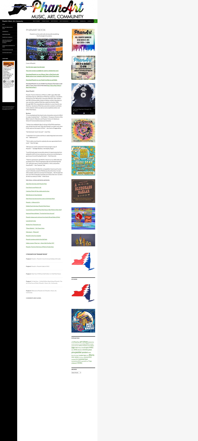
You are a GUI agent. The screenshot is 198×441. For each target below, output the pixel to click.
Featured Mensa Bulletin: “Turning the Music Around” (40, 213)
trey (87, 361)
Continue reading (8, 92)
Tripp (90, 361)
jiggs (73, 347)
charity (80, 344)
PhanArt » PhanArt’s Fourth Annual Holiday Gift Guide (45, 259)
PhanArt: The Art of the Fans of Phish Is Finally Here (40, 246)
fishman (85, 345)
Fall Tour (77, 345)
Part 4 (59, 85)
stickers (77, 357)
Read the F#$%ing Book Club (7, 28)
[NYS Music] (83, 293)
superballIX (83, 361)
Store (3, 24)
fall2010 (73, 345)
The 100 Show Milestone (7, 49)
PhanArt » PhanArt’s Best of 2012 (40, 266)
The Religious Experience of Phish (8, 46)
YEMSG (79, 363)
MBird (77, 347)
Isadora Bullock (90, 345)
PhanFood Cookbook (7, 37)
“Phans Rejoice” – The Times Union (35, 228)
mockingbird (85, 347)
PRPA (89, 352)
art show (84, 342)
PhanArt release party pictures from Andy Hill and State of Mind (43, 217)
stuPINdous (81, 357)
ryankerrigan (82, 355)
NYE (75, 350)
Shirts (91, 355)
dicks (87, 344)
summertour (83, 359)
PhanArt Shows (45, 21)
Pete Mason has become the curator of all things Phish (40, 198)
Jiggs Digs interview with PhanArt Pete (36, 183)
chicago (84, 344)
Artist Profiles (54, 21)
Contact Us (90, 21)
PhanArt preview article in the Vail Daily (36, 239)
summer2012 (74, 359)
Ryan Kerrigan (74, 355)
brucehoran (77, 344)
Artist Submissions (64, 21)
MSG (91, 347)
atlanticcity (91, 342)
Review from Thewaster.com (33, 224)
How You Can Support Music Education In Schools (7, 41)
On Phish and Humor (7, 52)
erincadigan (91, 344)
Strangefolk (5, 31)
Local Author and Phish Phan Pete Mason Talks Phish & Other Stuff (43, 209)
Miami (80, 347)
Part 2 (52, 85)
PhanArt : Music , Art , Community (12, 21)
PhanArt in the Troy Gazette (33, 235)
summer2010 (88, 357)
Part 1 (48, 85)
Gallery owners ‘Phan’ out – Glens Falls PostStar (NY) (40, 243)
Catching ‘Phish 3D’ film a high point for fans (37, 191)
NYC (72, 350)
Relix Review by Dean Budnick (34, 195)
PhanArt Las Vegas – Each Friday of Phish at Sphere (8, 65)
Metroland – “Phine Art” (32, 232)
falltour (81, 345)
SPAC (72, 357)
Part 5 (27, 87)
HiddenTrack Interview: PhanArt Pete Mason (38, 206)
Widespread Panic (6, 34)
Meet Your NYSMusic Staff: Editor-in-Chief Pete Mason (46, 274)
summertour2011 (76, 361)
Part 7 (34, 87)
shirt (87, 355)
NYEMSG (85, 350)
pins (73, 352)
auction (73, 344)
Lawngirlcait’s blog (31, 221)
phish (90, 350)
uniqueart (74, 363)
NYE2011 (79, 350)
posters (85, 352)
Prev (4, 81)
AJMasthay (76, 342)
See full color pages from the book (35, 67)
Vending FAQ (83, 21)
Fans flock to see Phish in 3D (33, 187)
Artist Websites (74, 21)
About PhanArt (36, 21)
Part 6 (31, 87)
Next (13, 81)
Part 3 (56, 85)
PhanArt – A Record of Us (33, 202)
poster (78, 352)
